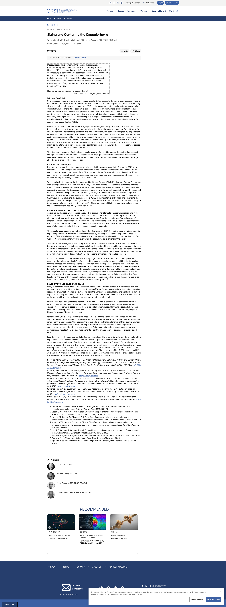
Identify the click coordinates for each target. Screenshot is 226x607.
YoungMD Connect (133, 3)
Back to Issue (53, 25)
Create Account (172, 3)
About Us (96, 567)
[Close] (220, 592)
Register (9, 604)
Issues (121, 11)
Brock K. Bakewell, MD (67, 473)
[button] (53, 459)
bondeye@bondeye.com (64, 394)
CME (171, 11)
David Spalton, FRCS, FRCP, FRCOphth (74, 492)
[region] (156, 596)
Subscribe (150, 3)
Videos (143, 11)
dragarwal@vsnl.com (88, 376)
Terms (66, 567)
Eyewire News (158, 11)
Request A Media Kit (118, 567)
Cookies (81, 567)
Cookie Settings (197, 599)
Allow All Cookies (213, 599)
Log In (160, 3)
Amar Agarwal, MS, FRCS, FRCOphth (73, 483)
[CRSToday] (62, 11)
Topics (110, 11)
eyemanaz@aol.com (66, 386)
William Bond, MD (65, 464)
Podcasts (131, 11)
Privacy (51, 567)
